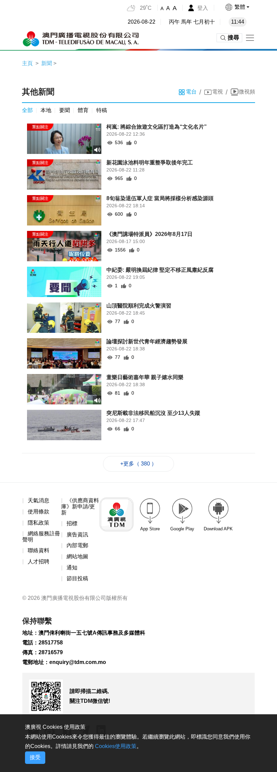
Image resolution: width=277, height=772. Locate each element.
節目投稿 (77, 578)
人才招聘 (38, 561)
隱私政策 (38, 523)
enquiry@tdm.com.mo (77, 662)
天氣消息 (38, 500)
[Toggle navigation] (250, 38)
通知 (72, 567)
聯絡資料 (38, 550)
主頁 (27, 63)
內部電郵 (77, 545)
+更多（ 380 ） (138, 464)
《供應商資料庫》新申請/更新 (80, 506)
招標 (72, 523)
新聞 (46, 63)
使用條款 (38, 511)
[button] (237, 7)
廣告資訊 (77, 534)
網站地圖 (77, 556)
